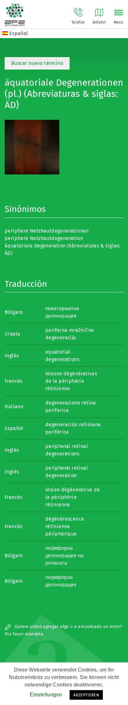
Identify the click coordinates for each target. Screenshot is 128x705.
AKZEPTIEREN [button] (86, 695)
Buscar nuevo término (37, 63)
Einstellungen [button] (46, 694)
